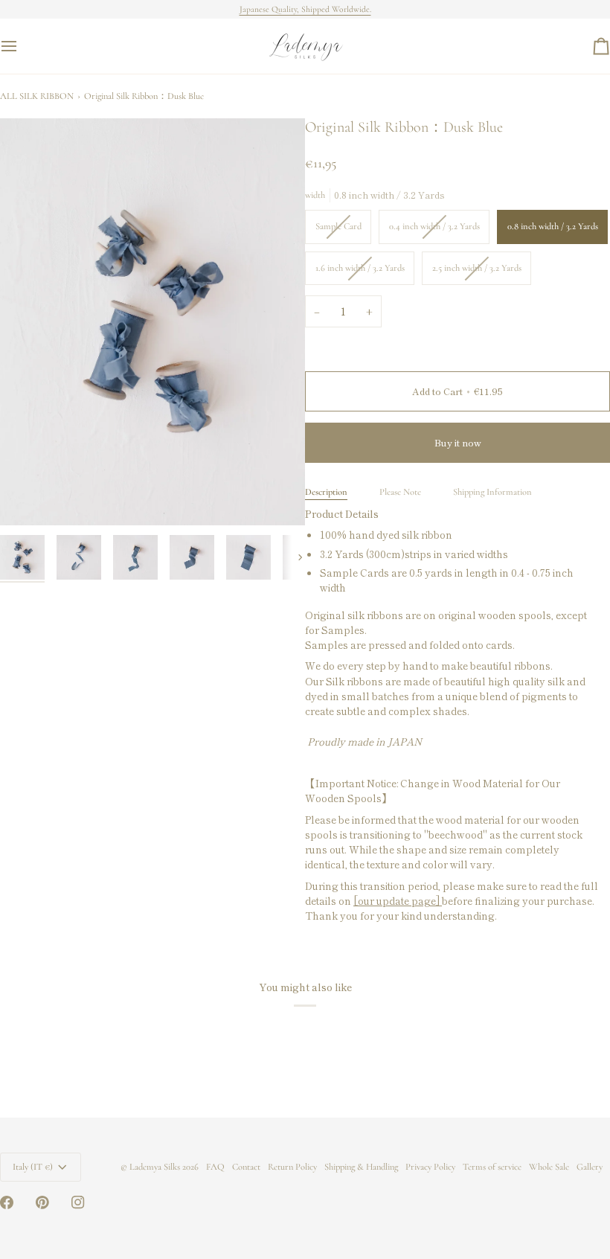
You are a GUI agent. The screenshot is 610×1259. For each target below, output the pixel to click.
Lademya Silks (154, 1167)
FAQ (215, 1167)
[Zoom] (152, 321)
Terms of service (492, 1167)
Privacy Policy (430, 1167)
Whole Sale (549, 1167)
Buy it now (457, 442)
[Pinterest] (42, 1202)
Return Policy (292, 1167)
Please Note (400, 492)
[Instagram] (78, 1202)
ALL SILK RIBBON (37, 96)
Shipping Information (492, 492)
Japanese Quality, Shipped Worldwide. (305, 9)
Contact (246, 1167)
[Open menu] (22, 46)
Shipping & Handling (361, 1167)
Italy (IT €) (33, 1167)
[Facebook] (6, 1202)
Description (326, 492)
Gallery (590, 1167)
